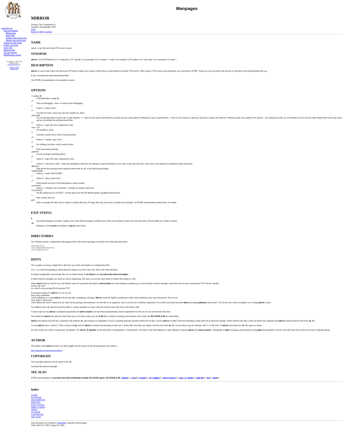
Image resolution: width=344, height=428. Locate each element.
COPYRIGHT (37, 414)
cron (133, 378)
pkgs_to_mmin (186, 378)
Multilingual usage (12, 55)
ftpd (215, 378)
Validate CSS (14, 69)
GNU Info (10, 36)
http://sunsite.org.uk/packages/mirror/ (46, 350)
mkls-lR (199, 378)
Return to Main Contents (41, 32)
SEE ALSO (36, 417)
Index (33, 29)
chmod (124, 378)
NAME (34, 395)
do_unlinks (154, 378)
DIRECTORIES (38, 407)
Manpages (11, 33)
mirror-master (169, 378)
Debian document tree (16, 38)
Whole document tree (16, 40)
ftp (208, 378)
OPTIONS (35, 402)
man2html (61, 423)
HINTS (34, 410)
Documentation (11, 31)
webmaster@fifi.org (14, 64)
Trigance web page (13, 43)
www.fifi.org (6, 28)
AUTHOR (35, 412)
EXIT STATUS (37, 405)
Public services (11, 45)
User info (8, 48)
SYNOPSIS (36, 397)
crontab (142, 378)
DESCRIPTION (38, 400)
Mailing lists (9, 50)
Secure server (10, 52)
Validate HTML (14, 67)
